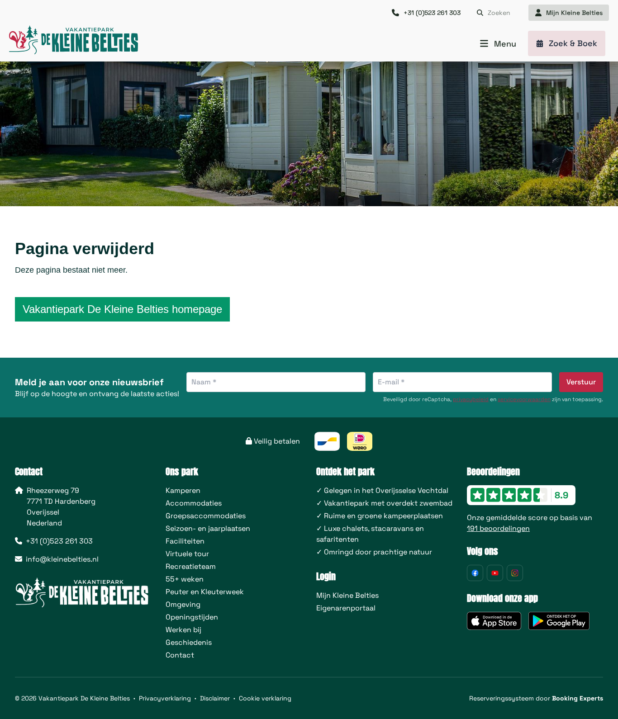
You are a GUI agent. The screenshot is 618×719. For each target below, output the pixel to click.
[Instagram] (515, 573)
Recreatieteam (191, 566)
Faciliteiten (185, 541)
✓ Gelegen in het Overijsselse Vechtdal (382, 490)
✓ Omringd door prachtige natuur (374, 552)
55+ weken (185, 579)
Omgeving (183, 604)
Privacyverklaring (165, 698)
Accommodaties (194, 503)
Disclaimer (215, 698)
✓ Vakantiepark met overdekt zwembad (384, 503)
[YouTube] (495, 573)
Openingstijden (192, 617)
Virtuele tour (187, 553)
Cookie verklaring (265, 698)
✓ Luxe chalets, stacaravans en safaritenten (370, 534)
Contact (180, 655)
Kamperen (183, 490)
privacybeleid (471, 399)
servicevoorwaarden (524, 399)
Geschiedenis (189, 642)
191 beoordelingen (498, 528)
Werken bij (183, 629)
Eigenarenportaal (346, 608)
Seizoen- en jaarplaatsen (208, 528)
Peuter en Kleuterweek (205, 591)
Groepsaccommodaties (206, 515)
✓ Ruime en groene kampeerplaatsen (379, 515)
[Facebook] (475, 573)
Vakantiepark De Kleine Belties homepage (122, 309)
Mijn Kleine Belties (347, 595)
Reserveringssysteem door (536, 698)
